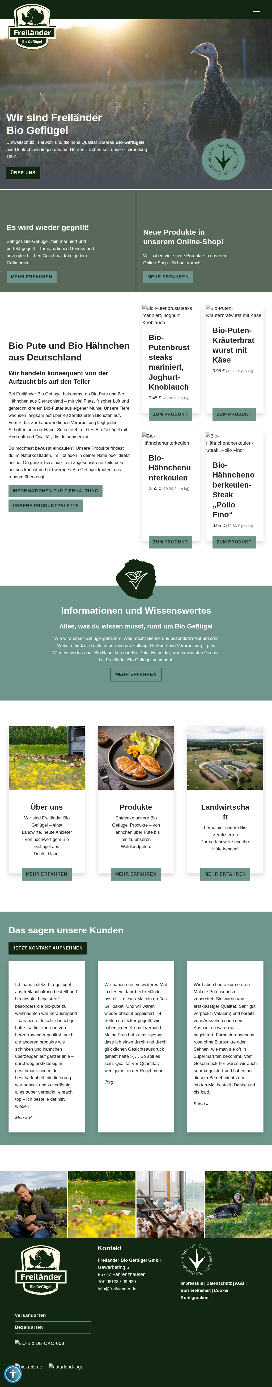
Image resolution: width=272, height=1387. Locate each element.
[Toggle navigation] (257, 11)
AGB (239, 1283)
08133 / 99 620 (121, 1281)
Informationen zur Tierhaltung (55, 491)
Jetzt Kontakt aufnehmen (48, 948)
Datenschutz (219, 1283)
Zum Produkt (234, 542)
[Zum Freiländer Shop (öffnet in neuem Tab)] (255, 1380)
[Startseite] (32, 24)
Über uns (23, 173)
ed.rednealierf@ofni (117, 1288)
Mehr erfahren (31, 277)
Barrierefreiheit (196, 1290)
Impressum (192, 1283)
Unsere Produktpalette (46, 505)
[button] (13, 1374)
